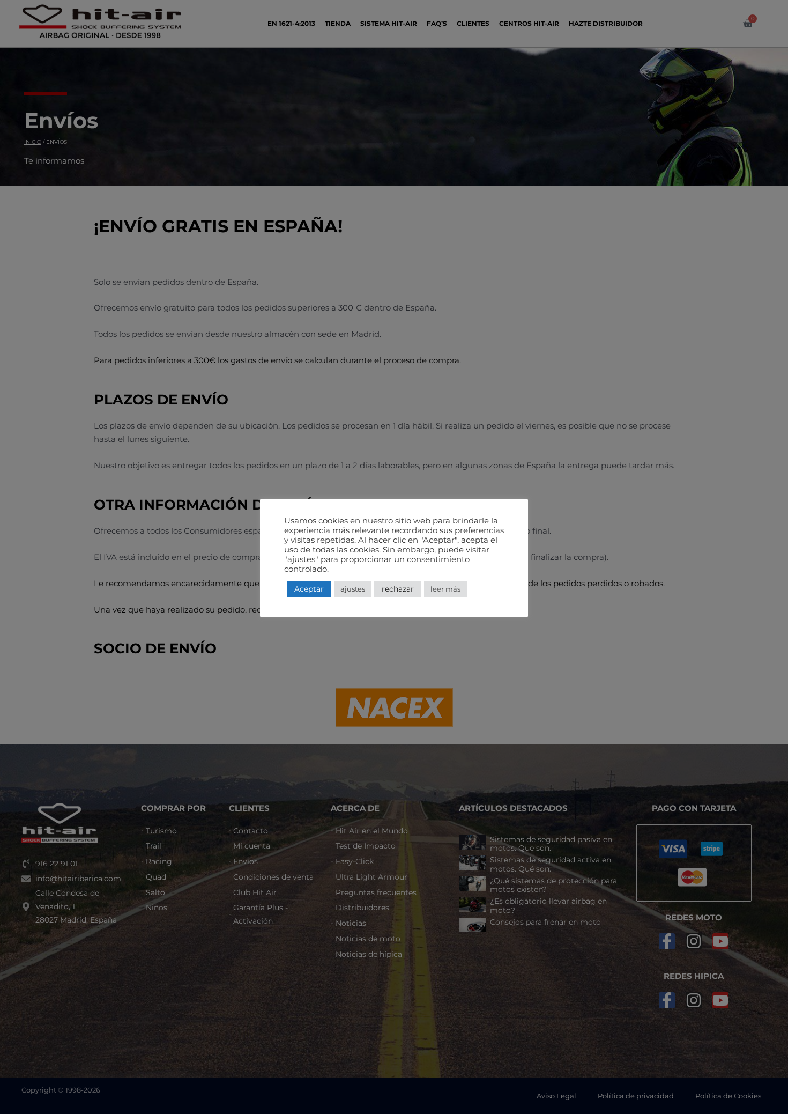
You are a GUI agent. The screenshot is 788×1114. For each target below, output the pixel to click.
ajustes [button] (352, 589)
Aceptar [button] (309, 589)
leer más (445, 589)
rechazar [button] (398, 589)
